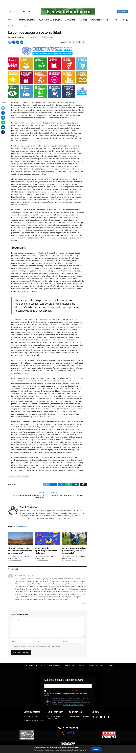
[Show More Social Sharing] (25, 42)
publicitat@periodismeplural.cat (79, 716)
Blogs (114, 20)
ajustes (83, 750)
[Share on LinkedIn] (17, 42)
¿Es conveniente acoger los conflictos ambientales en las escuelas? (20, 550)
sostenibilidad (26, 476)
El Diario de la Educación (32, 716)
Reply (84, 603)
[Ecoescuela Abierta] (68, 11)
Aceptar (96, 749)
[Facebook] (3, 113)
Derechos (83, 20)
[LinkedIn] (3, 127)
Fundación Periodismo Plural (34, 721)
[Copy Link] (3, 132)
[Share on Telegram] (21, 42)
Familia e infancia (54, 20)
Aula (41, 20)
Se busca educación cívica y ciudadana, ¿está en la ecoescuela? (74, 550)
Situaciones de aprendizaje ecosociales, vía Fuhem (46, 550)
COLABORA (122, 11)
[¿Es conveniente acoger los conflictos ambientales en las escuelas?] (20, 538)
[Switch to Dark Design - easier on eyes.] (123, 20)
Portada (10, 26)
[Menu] (9, 20)
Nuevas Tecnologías (99, 20)
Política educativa (27, 20)
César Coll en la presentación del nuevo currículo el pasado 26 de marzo (56, 327)
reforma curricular (14, 476)
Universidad (70, 20)
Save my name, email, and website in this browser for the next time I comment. (36, 646)
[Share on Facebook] (14, 42)
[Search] (127, 20)
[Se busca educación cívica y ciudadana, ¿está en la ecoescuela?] (74, 538)
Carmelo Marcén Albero (16, 37)
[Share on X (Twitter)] (10, 42)
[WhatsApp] (3, 122)
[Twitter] (3, 108)
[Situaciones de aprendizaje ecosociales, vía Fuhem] (47, 538)
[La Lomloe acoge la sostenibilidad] (47, 72)
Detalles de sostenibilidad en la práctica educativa (67, 495)
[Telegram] (3, 118)
